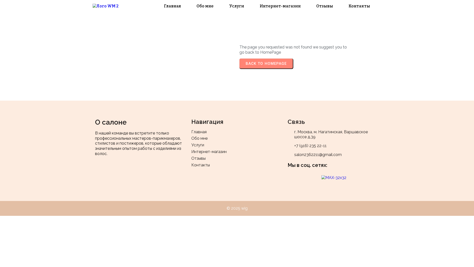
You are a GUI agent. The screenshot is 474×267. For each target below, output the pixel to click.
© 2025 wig (237, 208)
